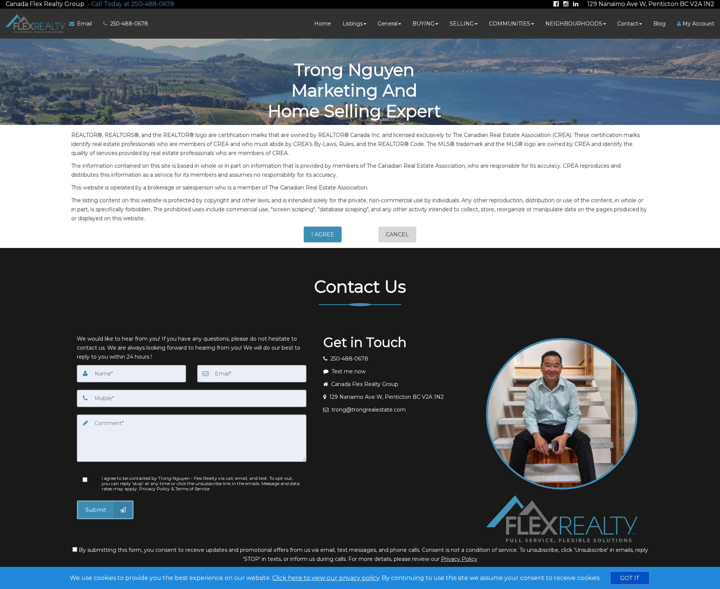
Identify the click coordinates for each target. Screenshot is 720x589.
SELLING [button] (462, 23)
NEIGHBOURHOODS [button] (573, 23)
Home (322, 23)
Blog (659, 23)
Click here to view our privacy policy (325, 577)
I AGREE (322, 234)
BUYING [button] (423, 23)
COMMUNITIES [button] (509, 23)
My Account (697, 23)
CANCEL (397, 234)
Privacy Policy (459, 559)
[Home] (34, 23)
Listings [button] (352, 23)
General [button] (388, 23)
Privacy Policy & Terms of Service (174, 488)
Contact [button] (627, 23)
